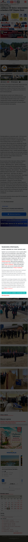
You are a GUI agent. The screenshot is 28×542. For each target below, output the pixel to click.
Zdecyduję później (5, 295)
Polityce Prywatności (9, 264)
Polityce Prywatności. (8, 288)
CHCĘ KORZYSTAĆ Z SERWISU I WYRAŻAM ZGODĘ (14, 293)
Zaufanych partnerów (6, 261)
